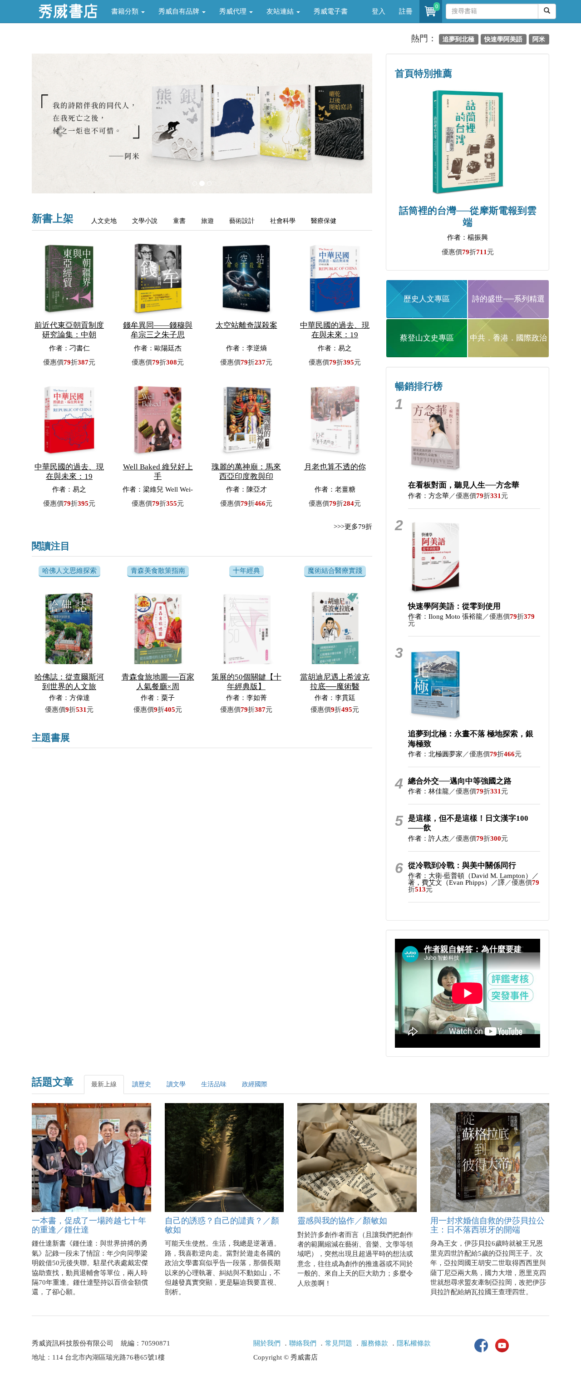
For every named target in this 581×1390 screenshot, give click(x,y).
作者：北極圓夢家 (435, 754)
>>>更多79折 (353, 526)
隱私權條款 (414, 1343)
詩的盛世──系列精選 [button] (508, 299)
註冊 (406, 11)
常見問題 (338, 1343)
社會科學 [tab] (282, 220)
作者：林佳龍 (428, 791)
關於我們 (267, 1343)
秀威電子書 (331, 11)
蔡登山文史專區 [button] (427, 338)
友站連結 (280, 11)
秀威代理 (233, 11)
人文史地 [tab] (104, 220)
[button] (57, 128)
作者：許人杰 (428, 838)
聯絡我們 (302, 1343)
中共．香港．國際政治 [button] (508, 338)
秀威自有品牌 (179, 11)
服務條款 (374, 1343)
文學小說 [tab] (145, 220)
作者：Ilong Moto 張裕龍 (445, 616)
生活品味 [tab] (213, 1084)
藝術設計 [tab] (242, 220)
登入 (378, 11)
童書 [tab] (179, 220)
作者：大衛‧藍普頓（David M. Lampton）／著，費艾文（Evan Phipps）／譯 (473, 879)
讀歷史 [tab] (141, 1084)
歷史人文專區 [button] (427, 299)
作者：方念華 (428, 495)
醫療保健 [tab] (323, 220)
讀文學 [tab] (176, 1084)
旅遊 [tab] (207, 220)
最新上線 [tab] (104, 1084)
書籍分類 (125, 11)
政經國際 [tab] (254, 1084)
